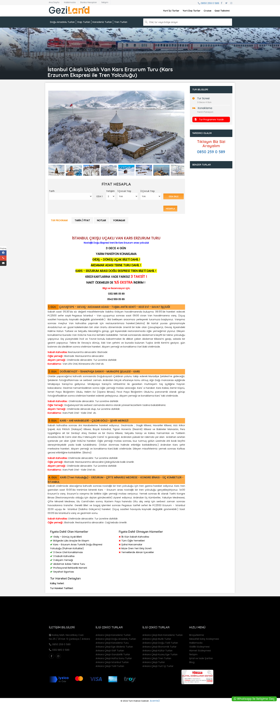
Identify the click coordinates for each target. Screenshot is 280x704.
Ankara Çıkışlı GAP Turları (110, 650)
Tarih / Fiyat (82, 220)
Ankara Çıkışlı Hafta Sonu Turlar (114, 658)
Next (189, 173)
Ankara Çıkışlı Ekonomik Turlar (159, 646)
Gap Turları (83, 22)
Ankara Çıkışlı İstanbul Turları (112, 662)
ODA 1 (99, 196)
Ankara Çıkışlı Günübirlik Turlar (113, 654)
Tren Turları (120, 22)
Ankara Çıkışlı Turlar (153, 662)
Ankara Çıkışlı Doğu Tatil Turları (160, 642)
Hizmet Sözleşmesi (200, 650)
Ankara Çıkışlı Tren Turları (156, 658)
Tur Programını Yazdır (211, 119)
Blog (191, 662)
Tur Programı (59, 220)
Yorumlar (119, 220)
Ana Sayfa (54, 2)
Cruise (207, 10)
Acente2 (155, 700)
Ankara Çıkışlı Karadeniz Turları (113, 635)
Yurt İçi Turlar (171, 10)
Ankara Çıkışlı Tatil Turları (110, 666)
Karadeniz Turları (102, 22)
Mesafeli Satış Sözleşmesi (204, 639)
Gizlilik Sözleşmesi (199, 646)
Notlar (101, 220)
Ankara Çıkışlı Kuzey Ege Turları (159, 654)
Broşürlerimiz (196, 635)
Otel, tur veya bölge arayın (163, 22)
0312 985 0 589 (60, 650)
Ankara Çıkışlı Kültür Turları (157, 650)
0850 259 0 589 (210, 3)
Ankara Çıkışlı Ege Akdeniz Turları (114, 646)
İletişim (104, 2)
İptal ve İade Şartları (201, 658)
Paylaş (3, 248)
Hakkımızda (70, 2)
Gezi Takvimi (222, 10)
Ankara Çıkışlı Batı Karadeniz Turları (162, 635)
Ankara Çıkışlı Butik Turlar (156, 639)
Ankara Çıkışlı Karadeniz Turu (112, 642)
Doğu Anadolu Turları (62, 22)
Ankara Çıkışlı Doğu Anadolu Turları (116, 639)
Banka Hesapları (88, 2)
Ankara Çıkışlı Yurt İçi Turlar (157, 666)
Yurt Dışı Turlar (191, 10)
